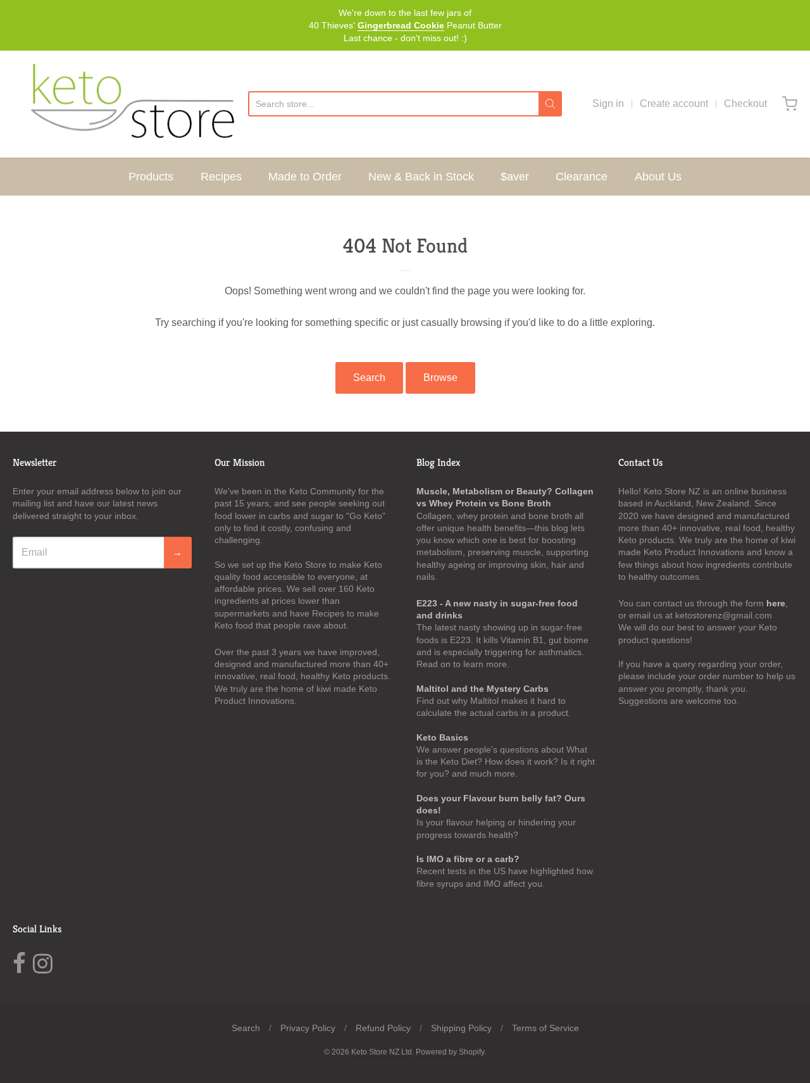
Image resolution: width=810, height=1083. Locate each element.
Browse (440, 377)
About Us (658, 176)
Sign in (608, 103)
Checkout (745, 103)
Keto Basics (442, 737)
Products (150, 176)
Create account (674, 103)
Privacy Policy (307, 1028)
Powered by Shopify (450, 1052)
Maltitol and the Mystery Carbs (482, 689)
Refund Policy (383, 1028)
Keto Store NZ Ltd (381, 1052)
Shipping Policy (461, 1028)
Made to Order (305, 176)
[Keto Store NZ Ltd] (130, 104)
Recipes (221, 176)
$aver (515, 176)
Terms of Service (545, 1028)
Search (369, 377)
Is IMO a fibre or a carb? (468, 859)
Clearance (582, 176)
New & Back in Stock (421, 176)
